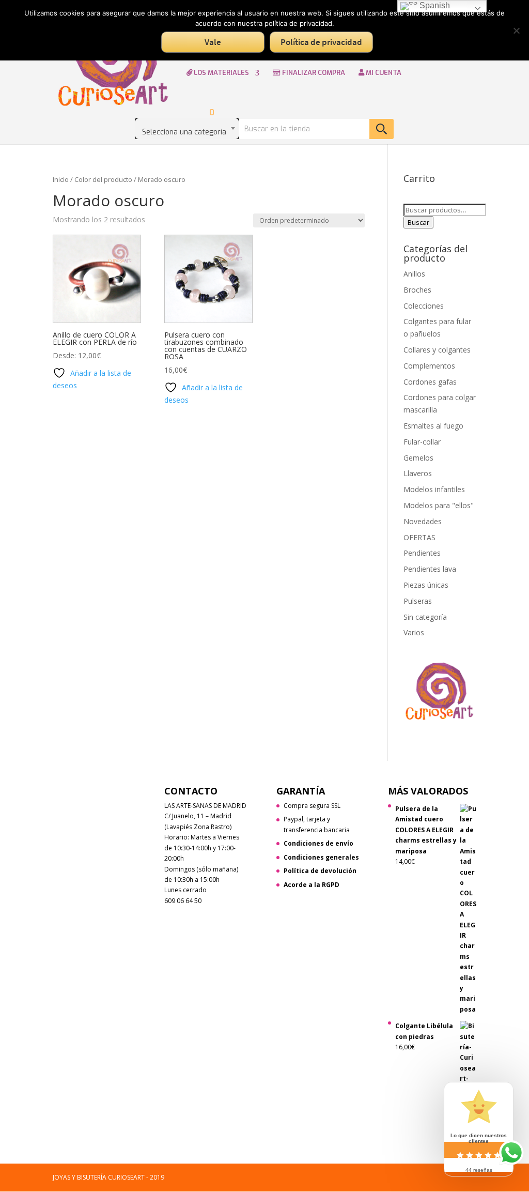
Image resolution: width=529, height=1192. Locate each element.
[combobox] (187, 128)
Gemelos (418, 458)
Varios (413, 632)
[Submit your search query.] (381, 129)
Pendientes (422, 553)
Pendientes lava (429, 569)
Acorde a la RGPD (311, 884)
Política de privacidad (321, 42)
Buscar (418, 222)
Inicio (61, 179)
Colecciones (423, 306)
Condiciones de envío (318, 843)
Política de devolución (320, 870)
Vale (213, 42)
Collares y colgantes (437, 350)
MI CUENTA (382, 73)
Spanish (433, 5)
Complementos (429, 366)
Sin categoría (425, 617)
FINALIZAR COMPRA (313, 73)
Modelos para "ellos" (438, 505)
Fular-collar (422, 442)
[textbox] (187, 128)
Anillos (414, 274)
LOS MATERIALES (220, 73)
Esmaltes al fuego (433, 426)
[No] (516, 30)
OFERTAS (419, 537)
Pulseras (417, 601)
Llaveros (417, 473)
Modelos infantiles (434, 489)
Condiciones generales (321, 857)
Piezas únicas (425, 585)
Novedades (422, 521)
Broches (417, 290)
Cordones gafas (430, 382)
